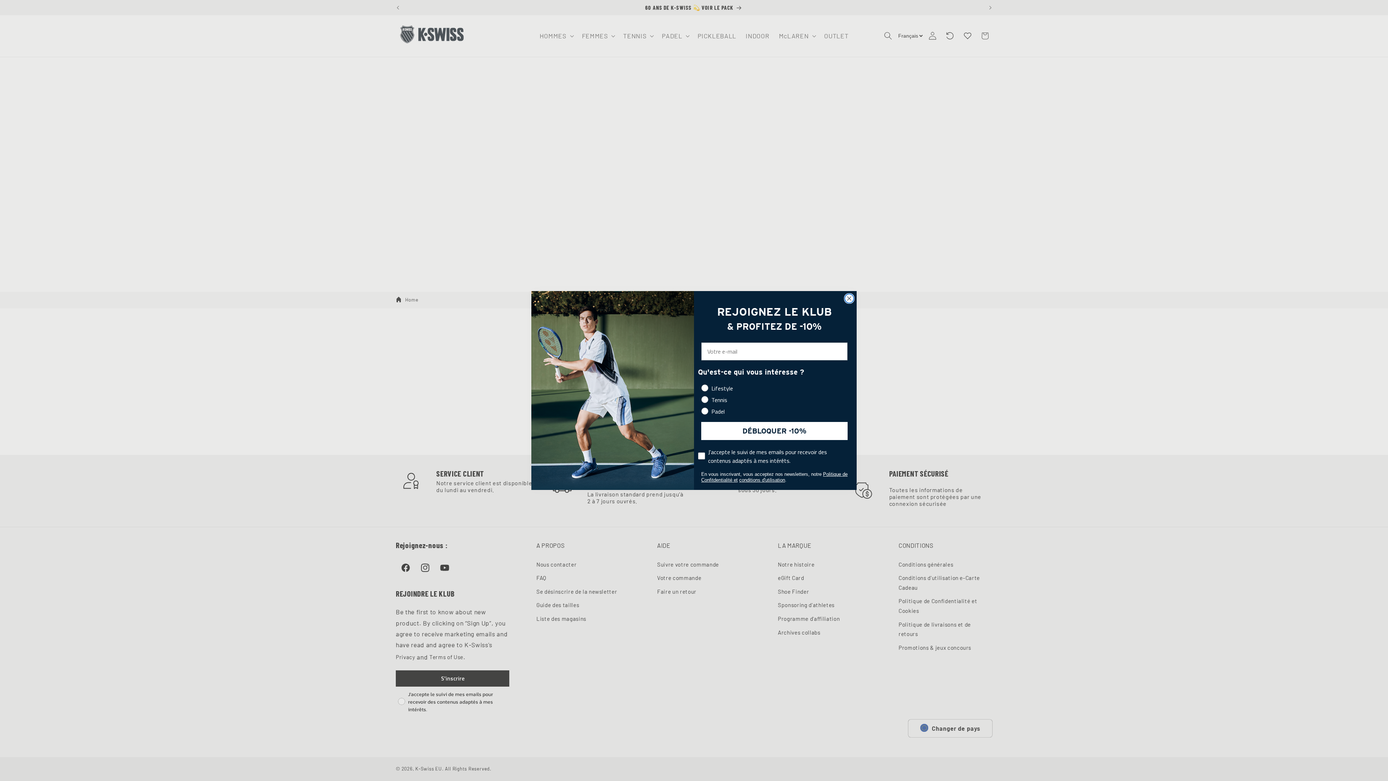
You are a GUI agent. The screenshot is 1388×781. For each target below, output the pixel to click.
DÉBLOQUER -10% (774, 431)
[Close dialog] (849, 298)
